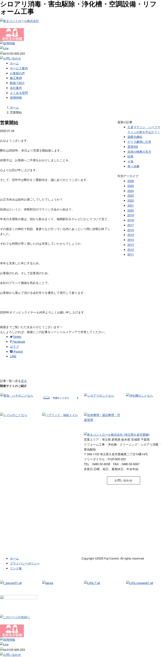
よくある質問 (19, 93)
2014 (130, 240)
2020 (130, 210)
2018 (130, 220)
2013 (130, 245)
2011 (130, 254)
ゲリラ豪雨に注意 (139, 141)
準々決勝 (133, 166)
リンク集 (16, 568)
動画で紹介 (17, 83)
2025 (130, 186)
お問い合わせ (123, 480)
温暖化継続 (134, 137)
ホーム (14, 63)
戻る (24, 381)
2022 (130, 200)
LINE (13, 356)
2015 (130, 235)
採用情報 (16, 97)
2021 (130, 205)
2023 (130, 195)
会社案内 (16, 88)
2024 (130, 191)
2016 (130, 230)
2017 (130, 225)
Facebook (18, 341)
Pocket (18, 351)
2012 (130, 249)
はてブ (14, 346)
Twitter (17, 336)
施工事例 (16, 78)
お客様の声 (17, 73)
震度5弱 (132, 146)
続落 (130, 156)
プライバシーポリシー (25, 563)
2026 (130, 181)
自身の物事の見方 (139, 151)
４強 (130, 161)
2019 (130, 215)
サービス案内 (19, 68)
